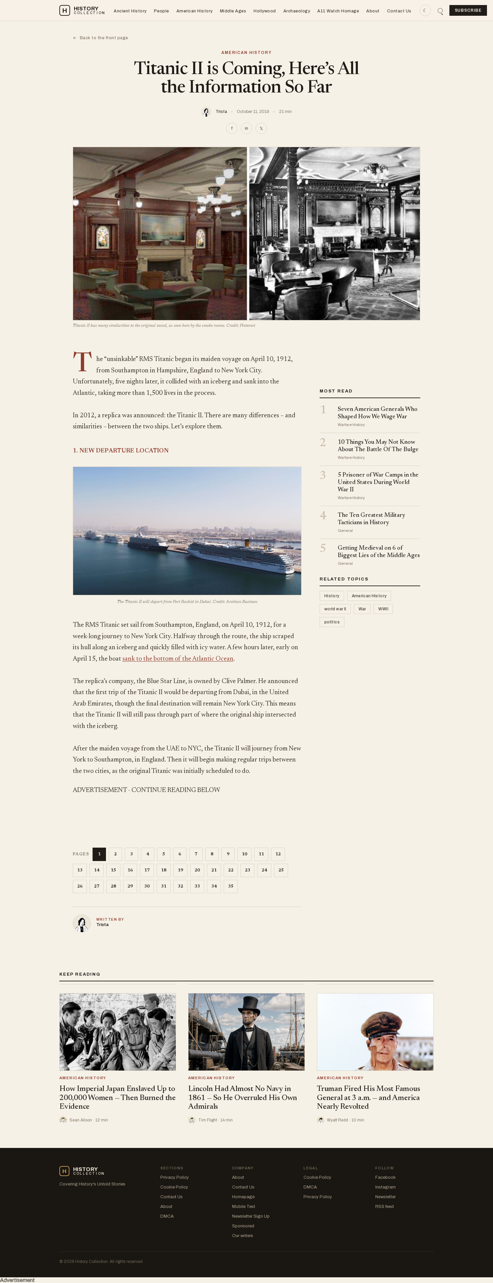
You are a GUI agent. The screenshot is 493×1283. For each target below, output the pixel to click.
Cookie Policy (174, 1187)
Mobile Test (243, 1206)
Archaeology (296, 11)
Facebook (385, 1177)
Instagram (385, 1187)
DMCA (167, 1216)
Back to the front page (100, 38)
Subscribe (468, 10)
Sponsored (243, 1226)
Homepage (243, 1197)
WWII (383, 609)
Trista (221, 111)
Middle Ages (233, 11)
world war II (335, 609)
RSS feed (384, 1206)
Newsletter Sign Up (251, 1216)
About (373, 11)
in (246, 128)
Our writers (242, 1235)
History (331, 596)
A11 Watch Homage (338, 11)
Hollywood (265, 11)
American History (194, 11)
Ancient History (130, 11)
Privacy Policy (174, 1177)
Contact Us (399, 11)
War (362, 609)
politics (332, 622)
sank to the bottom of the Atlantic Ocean (177, 659)
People (161, 11)
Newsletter (385, 1197)
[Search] (440, 10)
